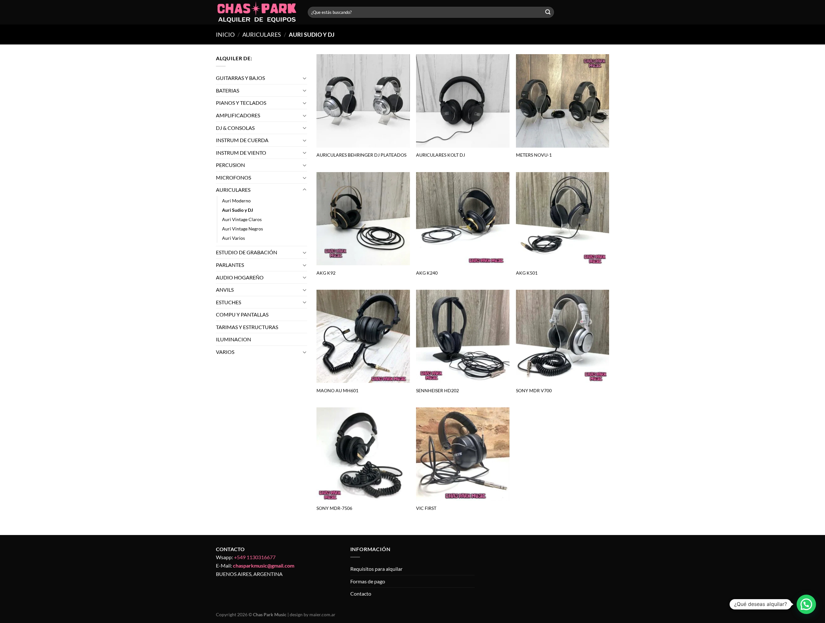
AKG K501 (527, 273)
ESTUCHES (228, 302)
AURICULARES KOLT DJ (440, 155)
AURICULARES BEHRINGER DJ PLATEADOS (361, 155)
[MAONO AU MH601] (363, 336)
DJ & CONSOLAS (235, 128)
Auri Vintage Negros (242, 228)
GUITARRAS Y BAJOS (240, 78)
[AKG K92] (363, 219)
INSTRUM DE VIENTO (241, 153)
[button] (806, 604)
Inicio (225, 34)
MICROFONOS (233, 177)
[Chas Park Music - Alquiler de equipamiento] (257, 12)
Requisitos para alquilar (376, 569)
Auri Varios (233, 238)
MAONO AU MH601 (337, 390)
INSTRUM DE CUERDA (242, 140)
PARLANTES (230, 265)
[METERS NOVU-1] (562, 101)
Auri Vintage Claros (242, 219)
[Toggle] (304, 78)
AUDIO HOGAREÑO (240, 277)
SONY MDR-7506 (334, 508)
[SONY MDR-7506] (363, 454)
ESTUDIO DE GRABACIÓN (246, 252)
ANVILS (225, 290)
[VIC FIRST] (463, 454)
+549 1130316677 (255, 557)
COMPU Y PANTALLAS (242, 314)
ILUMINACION (233, 339)
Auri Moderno (236, 200)
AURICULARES (261, 34)
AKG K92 (325, 273)
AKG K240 (427, 273)
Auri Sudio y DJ (237, 210)
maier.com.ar (322, 614)
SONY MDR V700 (534, 390)
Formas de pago (367, 581)
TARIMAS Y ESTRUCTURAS (247, 327)
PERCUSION (230, 165)
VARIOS (225, 352)
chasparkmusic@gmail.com (263, 565)
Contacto (360, 593)
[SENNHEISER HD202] (463, 336)
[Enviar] (547, 12)
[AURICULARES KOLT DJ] (463, 101)
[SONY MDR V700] (562, 336)
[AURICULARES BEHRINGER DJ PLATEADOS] (363, 101)
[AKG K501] (562, 219)
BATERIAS (227, 90)
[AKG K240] (463, 219)
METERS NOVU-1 (534, 155)
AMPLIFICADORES (238, 115)
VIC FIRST (426, 508)
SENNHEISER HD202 (437, 390)
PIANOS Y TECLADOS (241, 103)
